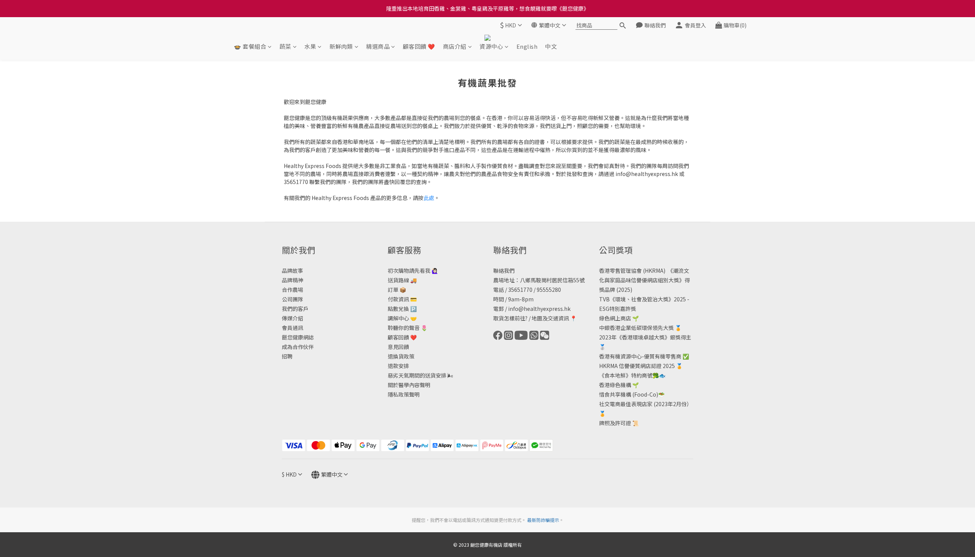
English (527, 46)
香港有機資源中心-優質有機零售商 (640, 356)
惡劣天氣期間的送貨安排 (417, 375)
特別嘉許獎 (622, 308)
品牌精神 (292, 280)
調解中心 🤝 (402, 318)
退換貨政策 (401, 356)
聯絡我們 (504, 270)
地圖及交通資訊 (550, 318)
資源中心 (491, 46)
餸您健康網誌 (298, 337)
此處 (429, 198)
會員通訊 (292, 327)
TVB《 (607, 299)
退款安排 (398, 366)
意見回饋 (398, 347)
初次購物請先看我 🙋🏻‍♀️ (413, 270)
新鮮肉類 (341, 46)
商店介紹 (455, 46)
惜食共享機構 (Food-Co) (628, 394)
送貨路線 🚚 (402, 280)
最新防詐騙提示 (543, 520)
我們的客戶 (295, 308)
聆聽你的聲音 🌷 (407, 327)
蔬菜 (285, 46)
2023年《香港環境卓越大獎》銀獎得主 (645, 337)
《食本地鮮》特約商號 (625, 375)
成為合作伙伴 (298, 347)
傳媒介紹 (292, 318)
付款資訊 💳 (402, 299)
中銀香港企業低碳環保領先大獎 (636, 327)
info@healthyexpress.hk (539, 308)
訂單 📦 (397, 289)
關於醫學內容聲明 (409, 385)
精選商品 (378, 46)
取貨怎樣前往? (510, 318)
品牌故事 (292, 270)
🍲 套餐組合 (250, 46)
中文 (551, 46)
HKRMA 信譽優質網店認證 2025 (637, 366)
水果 (310, 46)
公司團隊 (292, 299)
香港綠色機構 (615, 385)
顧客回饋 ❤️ (419, 46)
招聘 (287, 356)
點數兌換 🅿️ (402, 308)
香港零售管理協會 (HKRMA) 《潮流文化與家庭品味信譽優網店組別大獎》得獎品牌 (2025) (644, 280)
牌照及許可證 (615, 423)
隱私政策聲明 (404, 394)
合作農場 (292, 289)
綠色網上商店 (615, 318)
